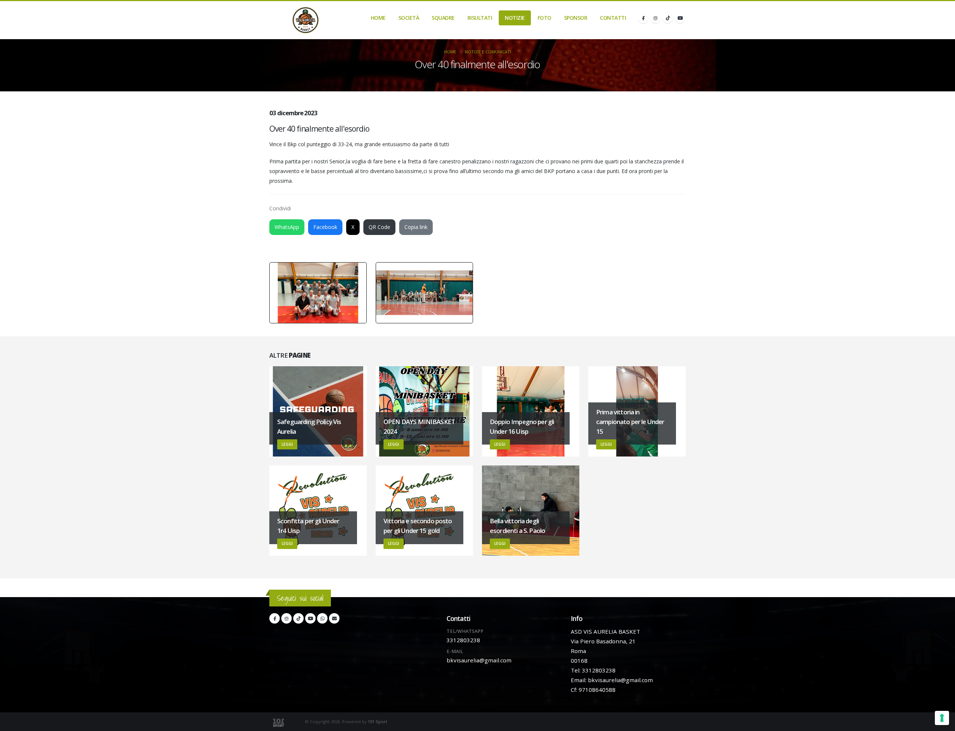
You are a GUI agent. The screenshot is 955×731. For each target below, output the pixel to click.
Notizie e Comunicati (488, 51)
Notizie (515, 17)
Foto (544, 17)
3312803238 (463, 640)
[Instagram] (655, 18)
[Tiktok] (668, 18)
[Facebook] (643, 18)
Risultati (479, 17)
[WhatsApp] (322, 618)
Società (408, 17)
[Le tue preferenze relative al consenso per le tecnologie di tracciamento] (942, 718)
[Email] (334, 618)
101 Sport (377, 721)
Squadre (443, 17)
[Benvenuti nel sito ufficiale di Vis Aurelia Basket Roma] (305, 20)
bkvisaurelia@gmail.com (479, 660)
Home (378, 17)
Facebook (325, 226)
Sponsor (576, 17)
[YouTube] (680, 18)
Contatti (613, 17)
